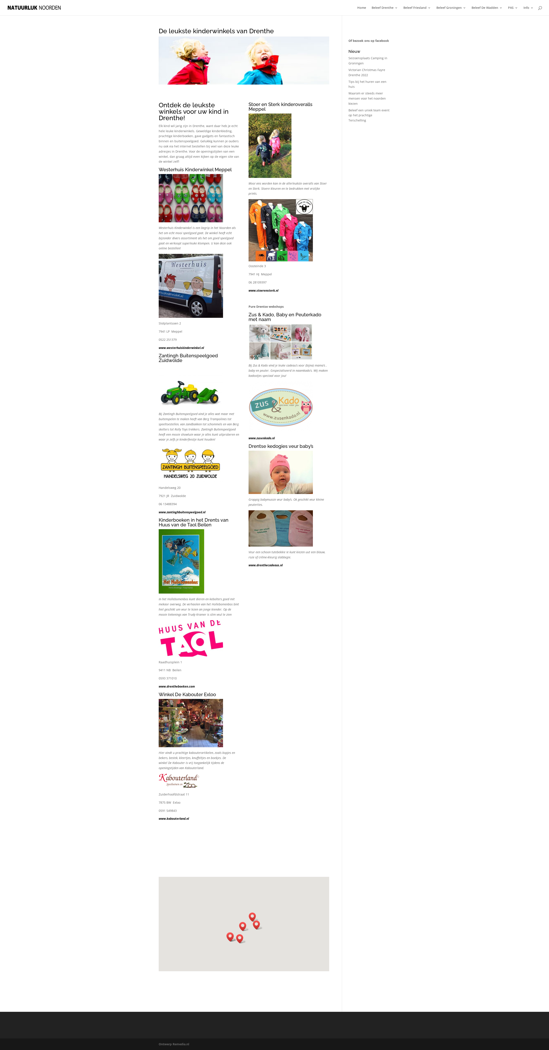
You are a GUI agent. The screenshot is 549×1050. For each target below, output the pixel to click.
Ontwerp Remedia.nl (174, 1044)
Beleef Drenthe (383, 8)
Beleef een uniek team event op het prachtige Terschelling (368, 115)
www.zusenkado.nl (262, 438)
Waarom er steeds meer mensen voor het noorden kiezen (367, 98)
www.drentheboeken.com (177, 686)
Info (526, 8)
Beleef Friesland (415, 8)
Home (361, 8)
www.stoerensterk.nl (263, 290)
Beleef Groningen (449, 8)
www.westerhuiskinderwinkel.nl (181, 348)
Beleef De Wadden (485, 8)
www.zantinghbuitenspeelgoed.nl (182, 512)
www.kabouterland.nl (174, 819)
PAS (511, 8)
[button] (241, 938)
